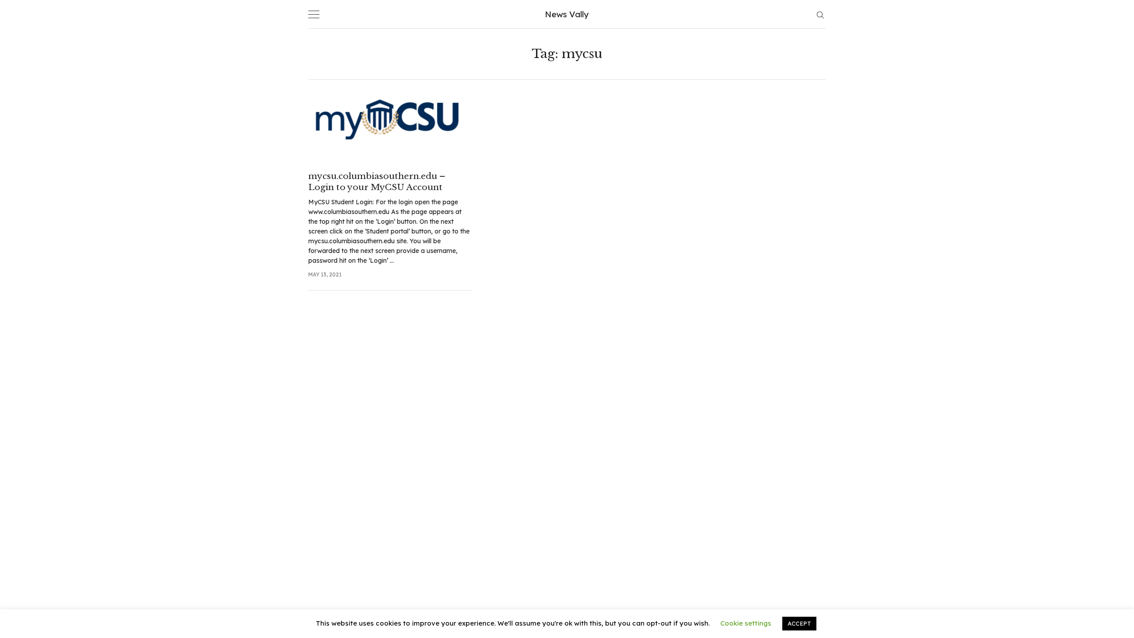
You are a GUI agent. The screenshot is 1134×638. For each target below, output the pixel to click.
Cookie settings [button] (745, 623)
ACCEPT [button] (799, 623)
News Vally (567, 14)
